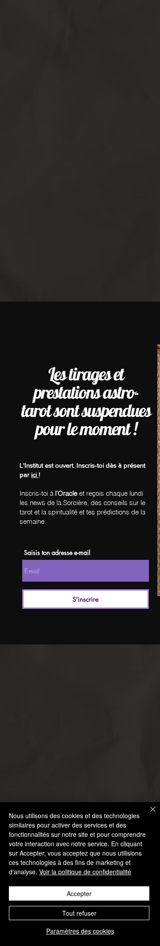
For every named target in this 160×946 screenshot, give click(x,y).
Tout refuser (79, 913)
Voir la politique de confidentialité (85, 871)
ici (35, 474)
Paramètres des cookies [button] (80, 930)
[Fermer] (147, 814)
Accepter (79, 893)
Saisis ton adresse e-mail (57, 553)
